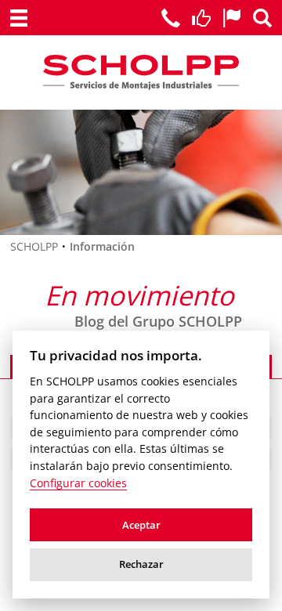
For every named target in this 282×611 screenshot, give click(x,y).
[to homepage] (141, 72)
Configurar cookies (78, 483)
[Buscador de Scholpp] (262, 18)
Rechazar (141, 564)
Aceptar (141, 525)
